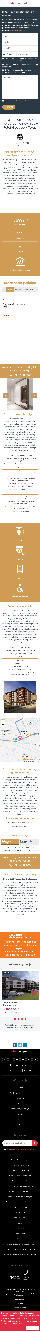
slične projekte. (18, 30)
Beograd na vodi (19, 1228)
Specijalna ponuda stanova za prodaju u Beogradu (20, 1244)
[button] (3, 3)
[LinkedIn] (25, 1045)
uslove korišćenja (17, 101)
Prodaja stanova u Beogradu (20, 1170)
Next (34, 395)
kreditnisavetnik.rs (24, 951)
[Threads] (35, 1059)
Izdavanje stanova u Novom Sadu (20, 1165)
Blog (19, 1124)
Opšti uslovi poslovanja (20, 1307)
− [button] (3, 724)
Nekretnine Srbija (20, 1212)
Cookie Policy (31, 1318)
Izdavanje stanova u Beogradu (20, 1160)
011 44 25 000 (28, 954)
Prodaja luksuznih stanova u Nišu (20, 1207)
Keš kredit (20, 1239)
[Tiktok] (29, 1059)
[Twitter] (20, 1045)
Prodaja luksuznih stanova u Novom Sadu (20, 1202)
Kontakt (19, 1114)
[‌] (23, 1059)
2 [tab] (17, 1019)
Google (37, 761)
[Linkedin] (17, 1059)
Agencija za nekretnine (20, 1218)
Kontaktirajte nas (20, 1070)
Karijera (20, 1119)
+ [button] (3, 721)
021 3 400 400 (22, 375)
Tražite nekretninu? (20, 1098)
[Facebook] (14, 1045)
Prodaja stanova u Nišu (20, 1181)
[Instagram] (11, 1059)
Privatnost (20, 1303)
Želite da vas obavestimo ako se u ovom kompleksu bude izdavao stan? (19, 71)
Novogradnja (20, 1223)
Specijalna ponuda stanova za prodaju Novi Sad (20, 1249)
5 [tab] (26, 1019)
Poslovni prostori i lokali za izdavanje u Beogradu (20, 1255)
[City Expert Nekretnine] (19, 3)
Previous (6, 395)
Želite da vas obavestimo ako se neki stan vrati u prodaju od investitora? (19, 59)
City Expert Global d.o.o (13, 1289)
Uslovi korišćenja (20, 1299)
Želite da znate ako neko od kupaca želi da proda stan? (20, 65)
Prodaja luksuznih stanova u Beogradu (20, 1197)
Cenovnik (20, 1103)
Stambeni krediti (20, 1233)
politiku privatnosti (29, 101)
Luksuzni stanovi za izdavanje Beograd (20, 1186)
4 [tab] (23, 1019)
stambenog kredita (14, 945)
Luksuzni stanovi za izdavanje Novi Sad (20, 1191)
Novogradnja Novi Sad (23, 1028)
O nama (20, 1088)
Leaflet (26, 761)
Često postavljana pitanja (20, 1109)
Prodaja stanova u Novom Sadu (20, 1176)
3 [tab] (20, 1019)
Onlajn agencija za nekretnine (20, 1093)
